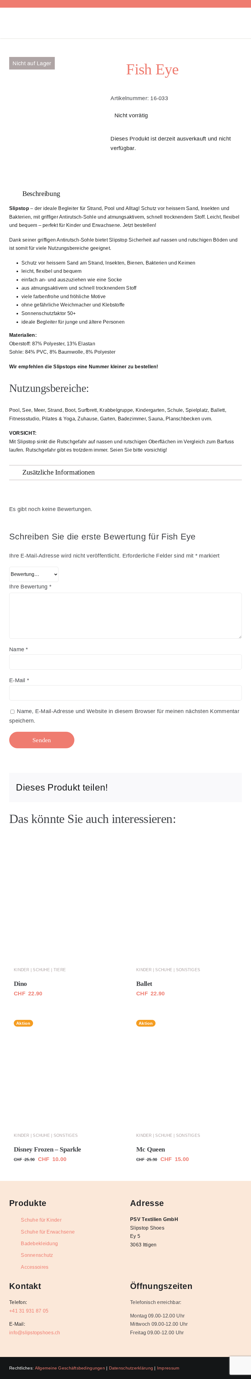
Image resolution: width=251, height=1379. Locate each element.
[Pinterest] (210, 787)
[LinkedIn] (180, 787)
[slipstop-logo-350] (44, 16)
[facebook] (40, 4)
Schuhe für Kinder (41, 1220)
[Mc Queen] (187, 1070)
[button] (125, 194)
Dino (20, 983)
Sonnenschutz (37, 1255)
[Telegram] (200, 787)
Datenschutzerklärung (131, 1368)
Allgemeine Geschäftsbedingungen (70, 1368)
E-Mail (19, 680)
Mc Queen (150, 1149)
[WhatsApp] (190, 787)
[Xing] (220, 787)
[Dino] (64, 905)
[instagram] (50, 4)
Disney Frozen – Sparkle (47, 1149)
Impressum (168, 1368)
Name (18, 649)
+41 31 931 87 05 (28, 1310)
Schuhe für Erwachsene (48, 1231)
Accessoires (34, 1267)
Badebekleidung (39, 1243)
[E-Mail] (230, 787)
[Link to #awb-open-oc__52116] (233, 23)
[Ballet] (187, 905)
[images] (32, 66)
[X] (171, 787)
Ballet (144, 983)
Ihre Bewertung (30, 587)
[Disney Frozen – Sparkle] (64, 1070)
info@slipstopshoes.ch (34, 1332)
